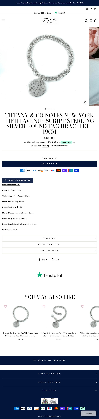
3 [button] (50, 109)
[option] (49, 3)
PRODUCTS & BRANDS (49, 382)
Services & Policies (49, 374)
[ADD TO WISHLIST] (5, 306)
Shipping (45, 145)
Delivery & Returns (49, 244)
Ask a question (49, 250)
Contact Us (49, 391)
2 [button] (47, 109)
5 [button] (54, 109)
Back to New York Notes (51, 360)
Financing (49, 238)
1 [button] (45, 109)
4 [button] (52, 109)
